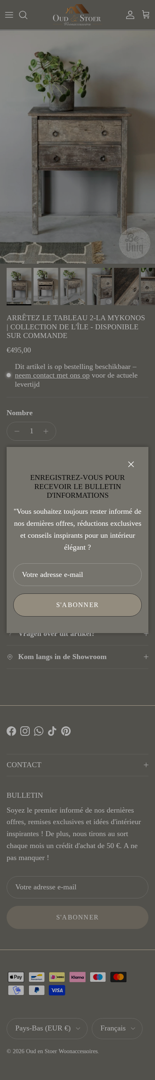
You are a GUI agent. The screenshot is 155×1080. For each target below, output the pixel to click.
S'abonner (77, 604)
